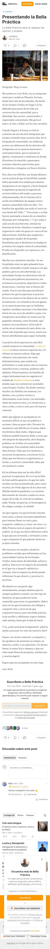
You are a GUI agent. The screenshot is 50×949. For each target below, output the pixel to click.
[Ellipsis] (46, 783)
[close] (42, 859)
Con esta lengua (11, 823)
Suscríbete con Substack (27, 908)
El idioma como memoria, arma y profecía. (18, 828)
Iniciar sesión (41, 4)
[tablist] (15, 758)
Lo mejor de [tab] (9, 815)
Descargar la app (39, 936)
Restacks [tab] (22, 757)
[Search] (45, 815)
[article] (25, 829)
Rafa (10, 783)
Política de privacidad (26, 717)
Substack (11, 943)
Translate (8, 12)
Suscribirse (27, 4)
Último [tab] (20, 815)
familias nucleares (22, 380)
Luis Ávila (13, 36)
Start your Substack (15, 936)
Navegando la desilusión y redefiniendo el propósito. (14, 848)
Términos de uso (35, 914)
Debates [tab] (30, 815)
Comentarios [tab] (10, 757)
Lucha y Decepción (13, 843)
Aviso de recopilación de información (31, 715)
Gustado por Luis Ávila (20, 787)
